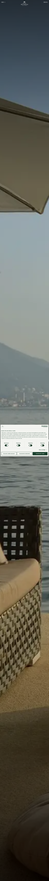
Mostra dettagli (42, 449)
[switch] (18, 445)
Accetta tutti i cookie (40, 453)
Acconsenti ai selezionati (24, 453)
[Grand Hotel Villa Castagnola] (24, 3)
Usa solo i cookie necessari (9, 453)
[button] (3, 2)
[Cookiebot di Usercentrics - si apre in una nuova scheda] (42, 426)
